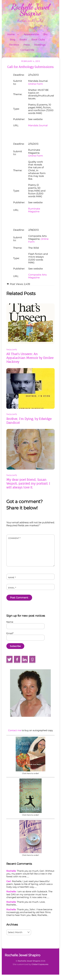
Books (23, 39)
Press (26, 44)
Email (12, 588)
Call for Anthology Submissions (30, 67)
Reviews (14, 44)
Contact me (14, 730)
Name (12, 577)
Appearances (31, 34)
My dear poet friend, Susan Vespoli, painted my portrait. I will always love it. (28, 483)
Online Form (35, 83)
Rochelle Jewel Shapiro (29, 961)
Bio (45, 34)
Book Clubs (38, 39)
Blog (12, 39)
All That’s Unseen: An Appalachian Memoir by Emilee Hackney (30, 358)
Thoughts (11, 350)
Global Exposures (40, 964)
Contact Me (27, 50)
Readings (39, 44)
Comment (14, 538)
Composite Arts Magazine (37, 276)
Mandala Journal (38, 125)
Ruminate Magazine (34, 210)
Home (11, 34)
